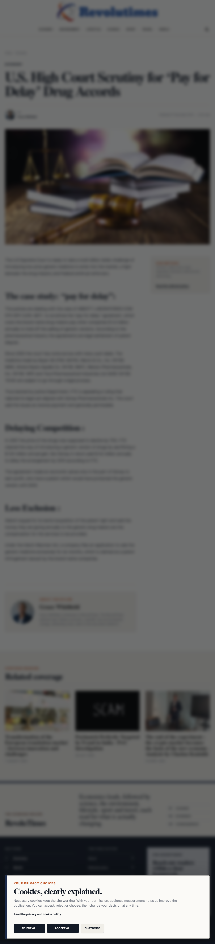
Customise (92, 928)
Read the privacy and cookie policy (37, 914)
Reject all (29, 928)
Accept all (63, 928)
